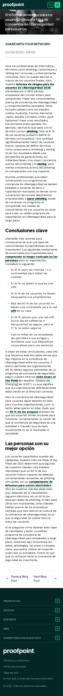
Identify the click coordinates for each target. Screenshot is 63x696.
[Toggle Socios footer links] (57, 610)
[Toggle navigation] (57, 5)
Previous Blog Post (19, 578)
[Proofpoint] (14, 5)
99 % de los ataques (24, 411)
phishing (32, 131)
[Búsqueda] (50, 5)
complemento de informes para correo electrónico (29, 483)
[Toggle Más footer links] (57, 628)
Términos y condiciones (16, 660)
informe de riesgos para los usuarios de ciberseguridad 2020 (29, 86)
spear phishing (37, 198)
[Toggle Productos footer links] (57, 600)
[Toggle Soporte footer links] (57, 619)
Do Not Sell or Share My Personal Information (28, 678)
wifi (13, 310)
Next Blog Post (40, 578)
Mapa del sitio (11, 672)
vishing (42, 164)
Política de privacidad (15, 666)
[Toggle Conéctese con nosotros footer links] (57, 637)
